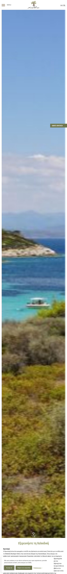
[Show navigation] (3, 5)
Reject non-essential (23, 568)
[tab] (32, 536)
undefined (33, 534)
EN (61, 5)
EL (64, 5)
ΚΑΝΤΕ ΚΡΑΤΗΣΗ (57, 126)
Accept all (9, 568)
